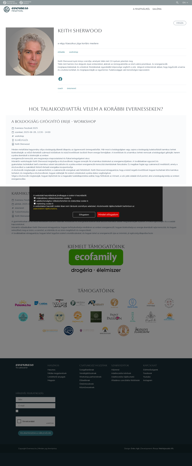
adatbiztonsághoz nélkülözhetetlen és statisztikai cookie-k (62, 201)
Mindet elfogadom (108, 214)
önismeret (71, 88)
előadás (61, 52)
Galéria (157, 9)
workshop (73, 52)
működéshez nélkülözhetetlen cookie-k (53, 198)
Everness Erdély (27, 2)
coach (60, 88)
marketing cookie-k (44, 203)
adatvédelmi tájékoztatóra (45, 208)
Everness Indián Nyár (12, 2)
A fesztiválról (141, 9)
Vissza (180, 23)
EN (184, 2)
